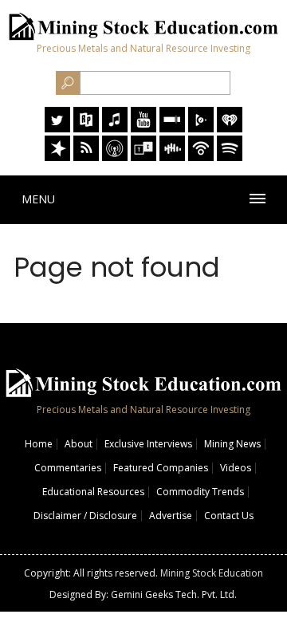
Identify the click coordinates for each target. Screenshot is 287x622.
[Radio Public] (86, 128)
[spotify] (229, 156)
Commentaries (67, 467)
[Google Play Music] (201, 128)
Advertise (170, 515)
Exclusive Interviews (148, 444)
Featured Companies (160, 467)
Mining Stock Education (211, 573)
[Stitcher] (172, 128)
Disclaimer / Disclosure (85, 515)
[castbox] (172, 156)
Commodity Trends (200, 491)
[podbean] (201, 156)
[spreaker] (57, 156)
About (78, 444)
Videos (235, 467)
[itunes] (115, 128)
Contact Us (229, 515)
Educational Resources (93, 491)
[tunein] (143, 156)
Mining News (232, 444)
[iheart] (229, 128)
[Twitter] (57, 128)
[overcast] (115, 156)
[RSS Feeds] (86, 156)
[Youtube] (143, 128)
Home (39, 444)
